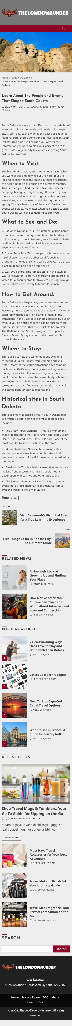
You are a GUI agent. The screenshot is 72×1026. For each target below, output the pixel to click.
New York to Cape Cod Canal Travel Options (14, 705)
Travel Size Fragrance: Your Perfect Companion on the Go (14, 914)
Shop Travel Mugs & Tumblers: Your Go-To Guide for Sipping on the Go (36, 784)
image (14, 498)
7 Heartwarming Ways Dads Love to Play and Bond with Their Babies (14, 648)
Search (11, 938)
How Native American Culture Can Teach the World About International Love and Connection (14, 606)
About (55, 997)
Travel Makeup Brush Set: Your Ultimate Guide (14, 885)
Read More (11, 838)
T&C (45, 997)
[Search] (63, 28)
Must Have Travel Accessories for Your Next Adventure (14, 856)
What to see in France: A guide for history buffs (14, 734)
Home (15, 997)
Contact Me (35, 1002)
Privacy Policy (30, 997)
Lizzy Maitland (14, 107)
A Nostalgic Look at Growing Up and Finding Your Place (14, 577)
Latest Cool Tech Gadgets (14, 676)
